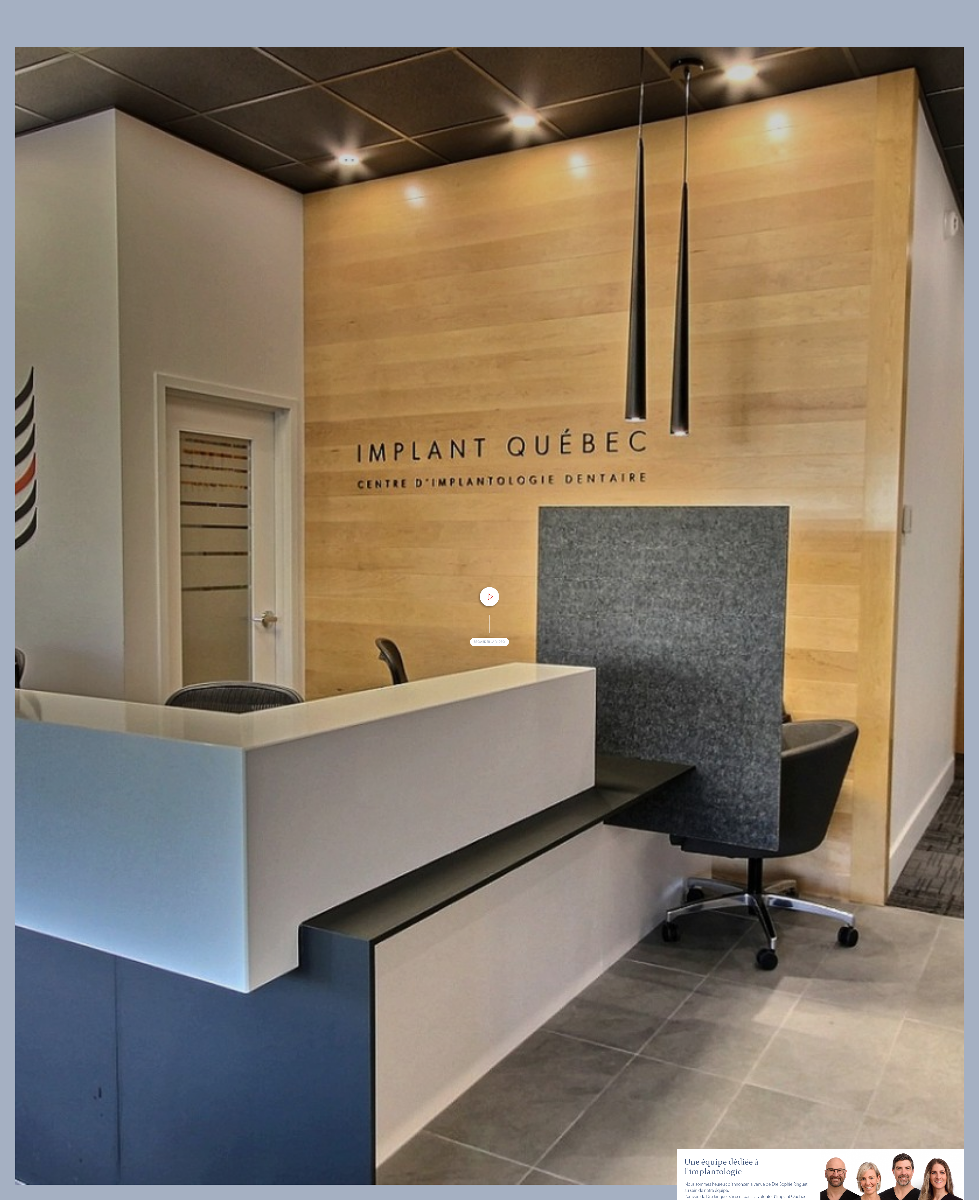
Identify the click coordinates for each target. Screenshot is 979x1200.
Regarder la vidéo (489, 642)
